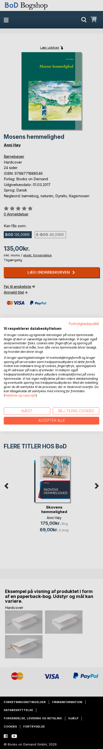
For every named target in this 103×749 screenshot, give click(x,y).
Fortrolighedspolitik (84, 324)
